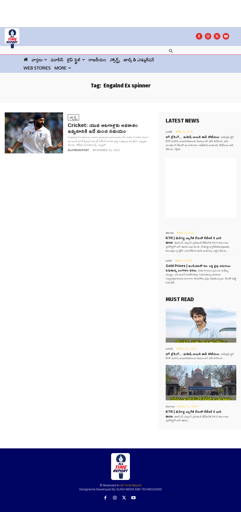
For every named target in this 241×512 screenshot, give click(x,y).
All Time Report (130, 485)
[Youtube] (226, 36)
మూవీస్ (169, 132)
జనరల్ (169, 260)
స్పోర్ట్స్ (73, 117)
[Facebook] (199, 36)
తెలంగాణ (170, 233)
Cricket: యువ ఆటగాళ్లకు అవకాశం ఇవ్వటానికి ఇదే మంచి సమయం (103, 128)
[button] (171, 51)
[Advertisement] (120, 10)
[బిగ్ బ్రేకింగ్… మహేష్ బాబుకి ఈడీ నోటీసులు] (201, 325)
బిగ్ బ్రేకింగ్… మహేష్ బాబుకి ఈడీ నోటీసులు (192, 137)
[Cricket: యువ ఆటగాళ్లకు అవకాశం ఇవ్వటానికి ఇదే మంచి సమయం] (34, 132)
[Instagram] (208, 36)
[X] (217, 36)
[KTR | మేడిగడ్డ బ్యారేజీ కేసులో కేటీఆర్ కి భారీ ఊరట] (201, 382)
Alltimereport (78, 150)
